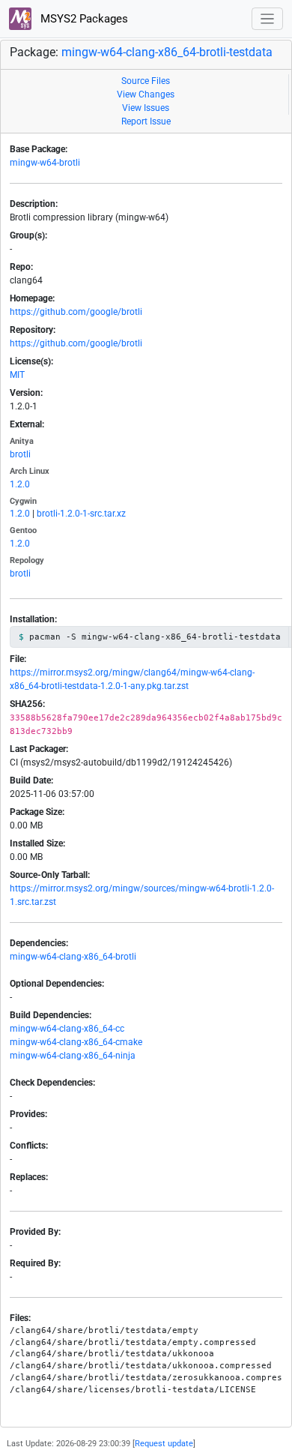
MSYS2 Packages (82, 18)
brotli (20, 454)
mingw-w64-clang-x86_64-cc (67, 1028)
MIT (17, 375)
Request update (164, 1444)
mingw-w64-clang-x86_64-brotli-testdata (167, 52)
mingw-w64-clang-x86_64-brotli (73, 956)
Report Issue (146, 121)
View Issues (145, 108)
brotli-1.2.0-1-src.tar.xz (81, 513)
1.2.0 (20, 484)
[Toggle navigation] (268, 19)
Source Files (145, 81)
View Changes (145, 94)
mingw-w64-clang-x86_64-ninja (73, 1055)
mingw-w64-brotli (45, 162)
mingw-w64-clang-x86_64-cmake (76, 1042)
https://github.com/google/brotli (76, 312)
